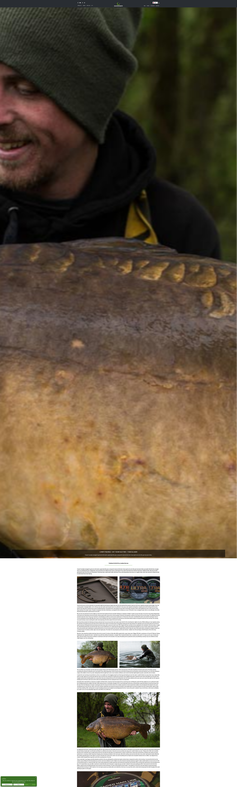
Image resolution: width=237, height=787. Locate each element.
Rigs (144, 5)
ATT (92, 5)
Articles (88, 5)
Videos (84, 5)
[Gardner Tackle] (118, 4)
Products (80, 5)
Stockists (153, 5)
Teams (148, 5)
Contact (157, 5)
